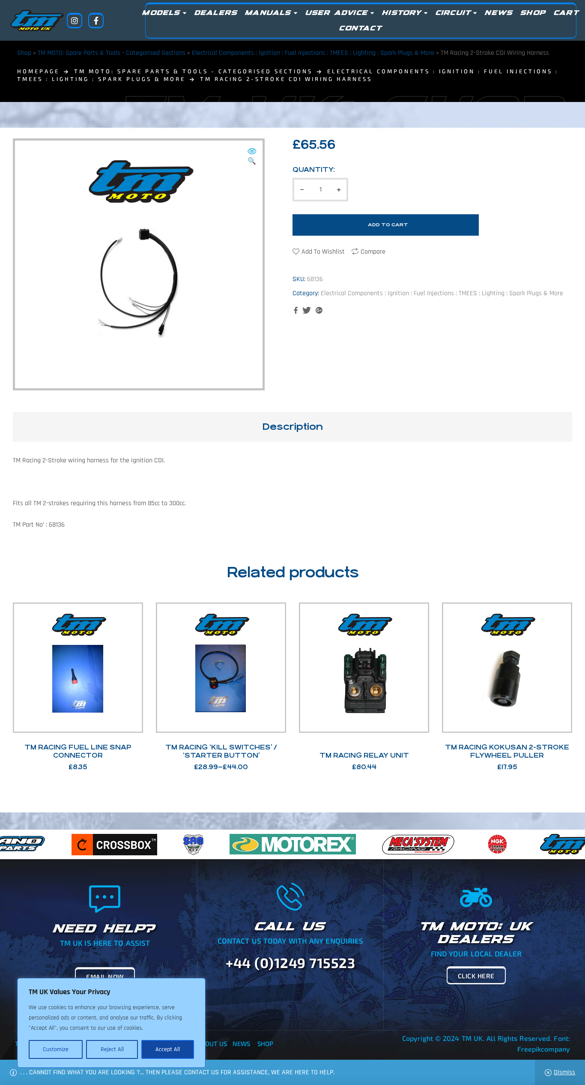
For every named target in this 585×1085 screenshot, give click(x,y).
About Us (212, 1043)
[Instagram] (74, 20)
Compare (373, 251)
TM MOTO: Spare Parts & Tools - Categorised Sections (111, 52)
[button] (252, 157)
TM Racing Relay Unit (364, 755)
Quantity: (313, 169)
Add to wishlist (323, 251)
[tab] (292, 427)
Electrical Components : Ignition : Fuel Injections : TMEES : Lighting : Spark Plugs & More (313, 52)
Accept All (167, 1049)
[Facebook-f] (96, 20)
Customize (56, 1049)
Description (292, 426)
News (241, 1043)
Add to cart (388, 225)
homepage (38, 71)
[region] (111, 1023)
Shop (24, 52)
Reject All (112, 1049)
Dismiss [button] (564, 1072)
